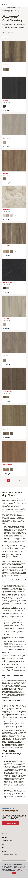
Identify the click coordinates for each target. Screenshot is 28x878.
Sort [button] (22, 32)
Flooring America (5, 10)
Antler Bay (5, 173)
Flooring (12, 10)
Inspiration (4, 837)
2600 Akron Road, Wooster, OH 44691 (10, 854)
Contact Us (5, 847)
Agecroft (5, 137)
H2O (4, 37)
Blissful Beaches (7, 282)
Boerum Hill (6, 318)
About (3, 844)
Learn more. (19, 870)
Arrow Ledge (6, 209)
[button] (5, 37)
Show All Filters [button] (7, 32)
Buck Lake (5, 355)
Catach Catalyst (7, 427)
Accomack (5, 64)
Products (4, 833)
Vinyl (17, 10)
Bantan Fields (6, 246)
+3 (15, 469)
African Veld (6, 100)
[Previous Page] (5, 480)
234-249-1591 (5, 4)
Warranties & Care (7, 840)
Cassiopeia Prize (7, 391)
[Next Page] (22, 480)
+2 (15, 251)
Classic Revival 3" (7, 464)
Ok (14, 873)
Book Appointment (11, 823)
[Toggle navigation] (25, 4)
